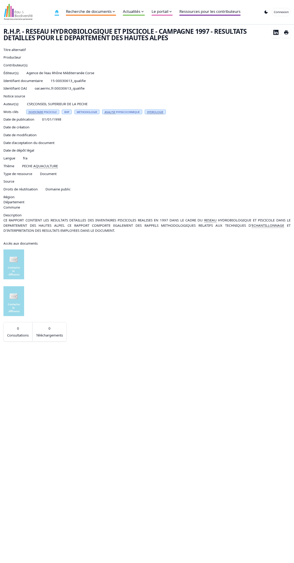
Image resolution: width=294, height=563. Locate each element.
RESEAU (37, 31)
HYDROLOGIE (155, 112)
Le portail (160, 11)
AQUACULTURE (45, 166)
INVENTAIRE (35, 112)
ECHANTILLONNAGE (268, 225)
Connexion (281, 12)
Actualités (131, 11)
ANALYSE (110, 112)
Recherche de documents (89, 11)
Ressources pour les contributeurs (209, 11)
